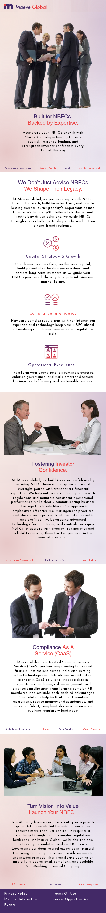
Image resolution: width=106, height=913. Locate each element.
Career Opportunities (70, 899)
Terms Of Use (64, 893)
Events (10, 905)
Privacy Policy (16, 893)
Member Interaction (20, 899)
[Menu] (100, 6)
